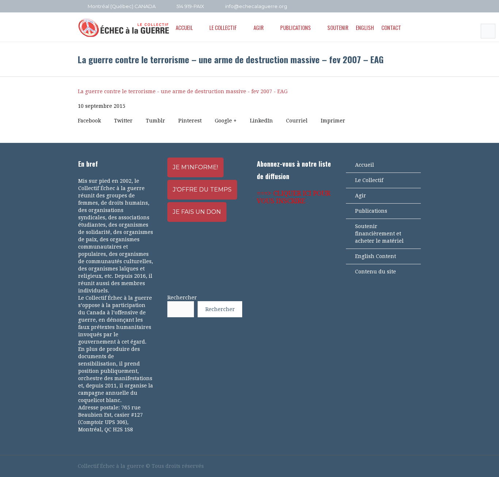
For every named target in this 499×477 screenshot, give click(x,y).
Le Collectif (369, 180)
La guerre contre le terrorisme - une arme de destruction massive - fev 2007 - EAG (182, 91)
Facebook (89, 121)
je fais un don (197, 211)
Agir (360, 195)
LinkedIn (261, 121)
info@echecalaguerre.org (256, 6)
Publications (371, 211)
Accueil (364, 165)
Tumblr (155, 121)
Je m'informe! (195, 167)
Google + (226, 121)
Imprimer (333, 121)
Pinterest (190, 121)
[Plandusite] (417, 6)
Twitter (123, 121)
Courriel (297, 121)
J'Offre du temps (202, 189)
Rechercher (182, 297)
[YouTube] (397, 6)
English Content (375, 256)
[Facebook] (388, 6)
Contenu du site (375, 272)
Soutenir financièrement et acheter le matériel (379, 233)
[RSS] (407, 6)
